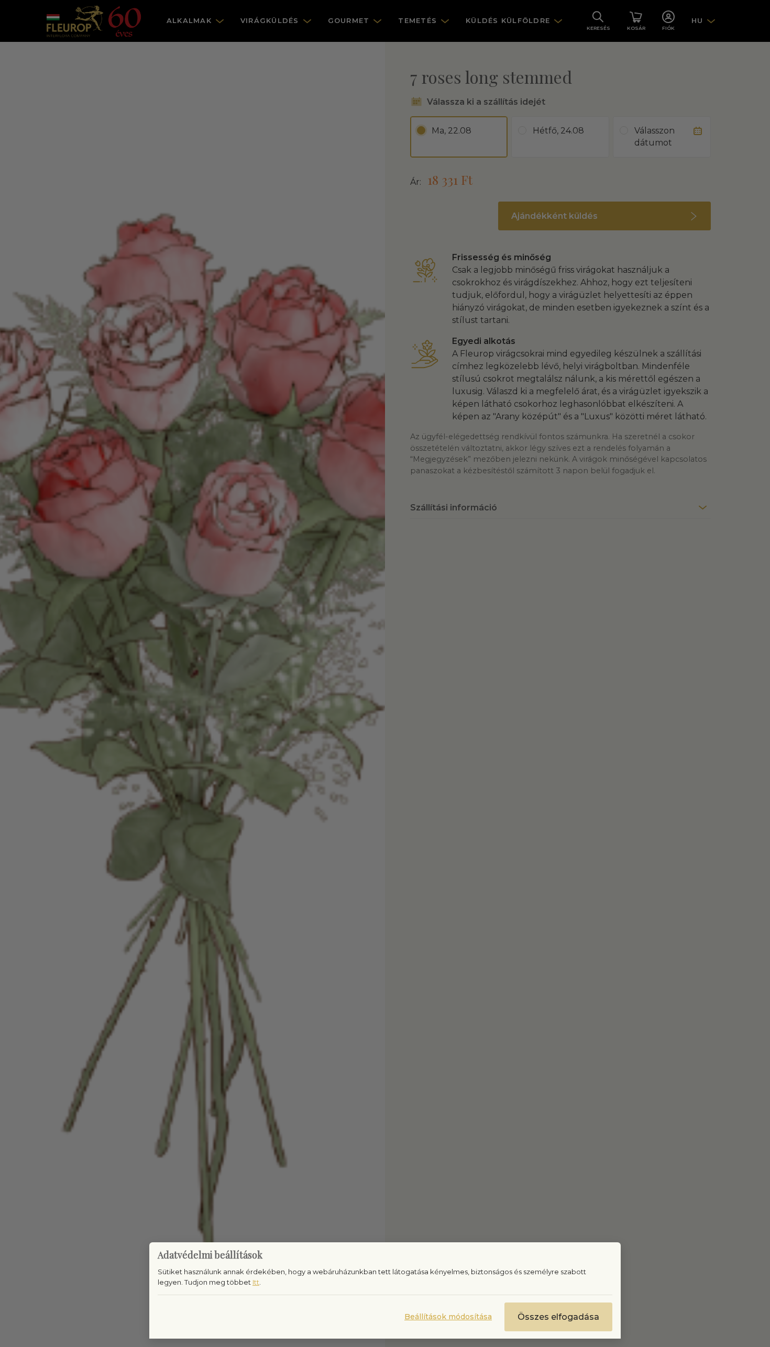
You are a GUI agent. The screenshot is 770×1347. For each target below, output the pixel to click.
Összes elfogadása (558, 1317)
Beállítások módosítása (448, 1316)
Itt (255, 1282)
